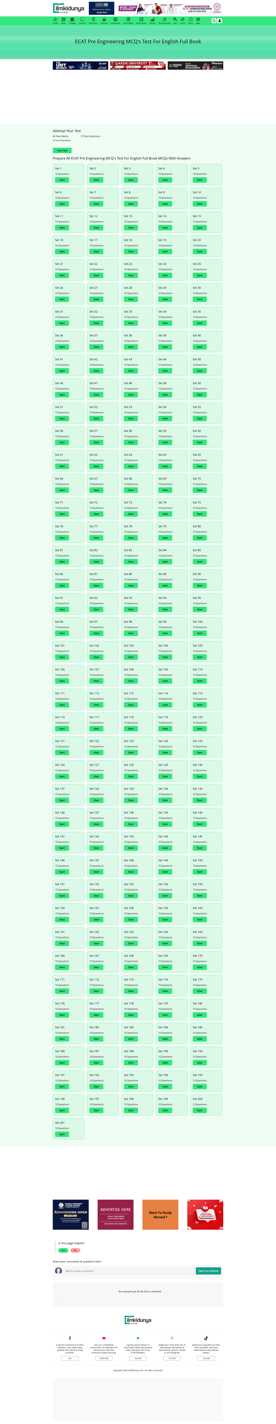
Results (153, 23)
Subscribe (104, 1358)
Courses (82, 23)
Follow (138, 1358)
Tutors (182, 23)
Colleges (72, 23)
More (190, 23)
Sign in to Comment (208, 1270)
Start (62, 180)
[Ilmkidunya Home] (68, 8)
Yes (63, 1250)
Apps (198, 23)
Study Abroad (164, 23)
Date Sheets (141, 23)
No (75, 1250)
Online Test (115, 23)
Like (69, 1358)
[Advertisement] (138, 92)
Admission (93, 23)
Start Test (62, 150)
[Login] (219, 20)
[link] (101, 8)
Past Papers (128, 23)
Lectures (104, 23)
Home (55, 23)
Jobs (175, 23)
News (63, 23)
